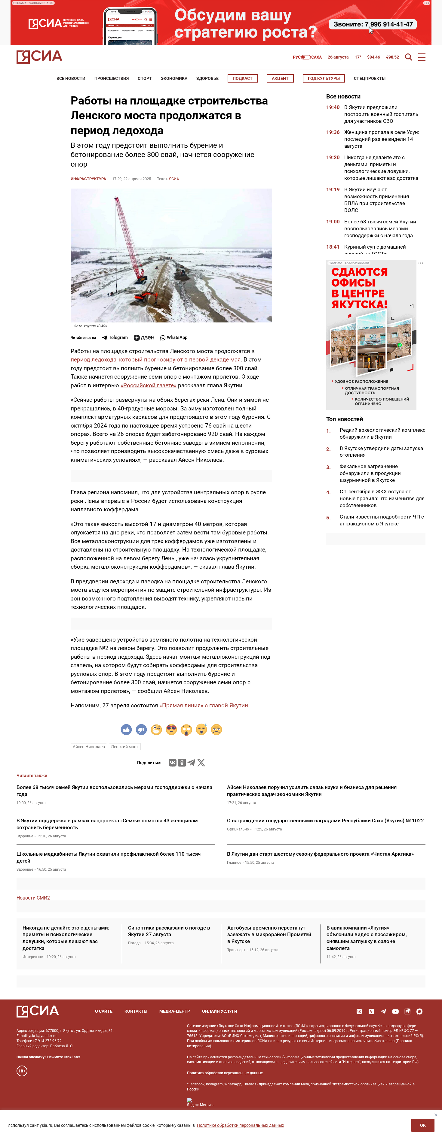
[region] (221, 1123)
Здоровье (207, 78)
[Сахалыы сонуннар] (307, 57)
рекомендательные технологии (254, 1057)
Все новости (71, 78)
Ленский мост (124, 746)
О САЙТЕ (103, 1011)
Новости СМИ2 (33, 898)
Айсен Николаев (89, 746)
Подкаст (243, 78)
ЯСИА (174, 179)
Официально (238, 829)
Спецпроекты (369, 78)
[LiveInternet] (224, 1102)
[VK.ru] (172, 762)
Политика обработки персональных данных (225, 1073)
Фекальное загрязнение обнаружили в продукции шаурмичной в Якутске (370, 473)
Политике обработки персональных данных (240, 1125)
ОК (423, 1125)
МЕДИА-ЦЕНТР (174, 1011)
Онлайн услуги (219, 1011)
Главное (234, 862)
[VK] (359, 1011)
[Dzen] (144, 338)
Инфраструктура (88, 179)
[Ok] (371, 1011)
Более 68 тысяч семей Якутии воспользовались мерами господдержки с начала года (380, 228)
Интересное (33, 957)
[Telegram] (191, 762)
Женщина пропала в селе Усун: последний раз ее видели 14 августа (381, 139)
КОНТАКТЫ (135, 1011)
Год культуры (324, 78)
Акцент (280, 78)
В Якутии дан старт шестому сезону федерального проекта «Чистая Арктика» (320, 854)
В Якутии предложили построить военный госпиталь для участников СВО (381, 114)
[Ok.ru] (182, 762)
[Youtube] (395, 1011)
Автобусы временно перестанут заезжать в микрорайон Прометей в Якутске (269, 935)
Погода (134, 943)
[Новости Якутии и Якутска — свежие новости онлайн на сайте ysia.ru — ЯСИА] (39, 57)
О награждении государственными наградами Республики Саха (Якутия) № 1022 (325, 821)
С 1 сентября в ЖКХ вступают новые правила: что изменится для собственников (382, 499)
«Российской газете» (148, 385)
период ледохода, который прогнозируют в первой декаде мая (156, 359)
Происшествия (111, 78)
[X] (201, 762)
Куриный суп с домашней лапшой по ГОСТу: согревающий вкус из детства (380, 254)
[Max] (419, 1011)
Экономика (174, 78)
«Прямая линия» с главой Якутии (203, 705)
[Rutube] (407, 1011)
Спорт (145, 78)
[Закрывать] (435, 1114)
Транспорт (236, 950)
